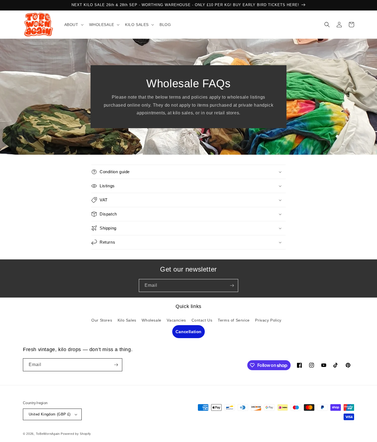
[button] (73, 24)
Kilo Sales (127, 320)
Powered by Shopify (76, 433)
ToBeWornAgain (48, 433)
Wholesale (151, 320)
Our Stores (101, 320)
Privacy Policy (268, 320)
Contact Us (202, 320)
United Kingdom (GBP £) (50, 414)
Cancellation (188, 331)
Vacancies (176, 320)
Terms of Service (234, 320)
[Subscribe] (232, 285)
